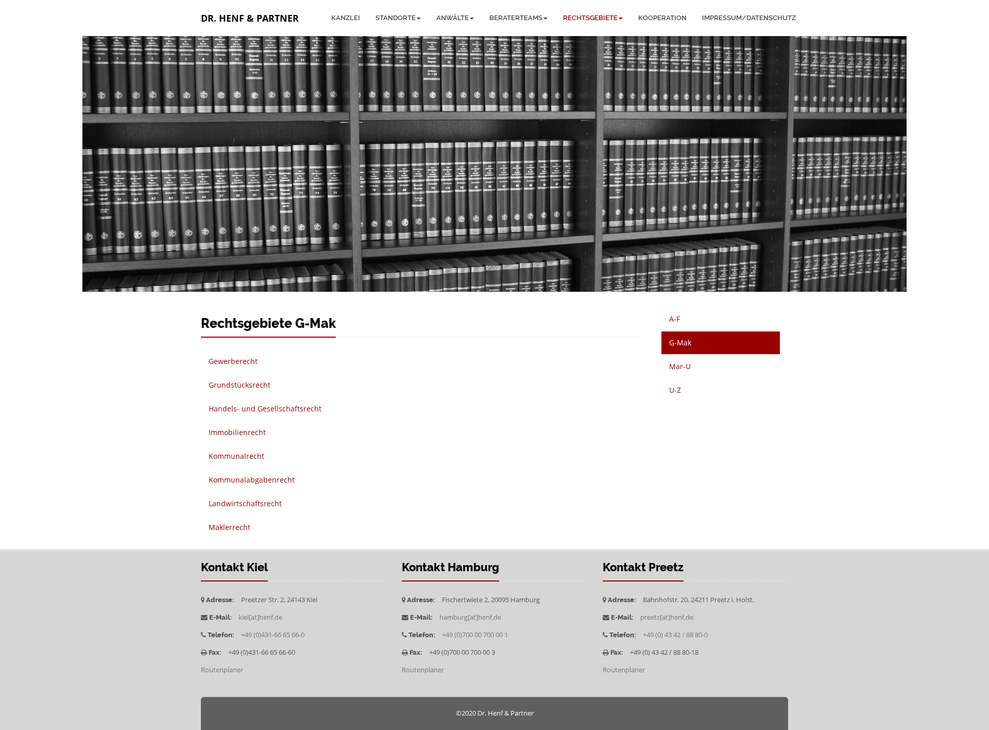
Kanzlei (345, 18)
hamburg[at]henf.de (470, 617)
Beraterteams (515, 18)
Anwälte (452, 18)
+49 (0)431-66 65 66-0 (272, 635)
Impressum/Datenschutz (749, 18)
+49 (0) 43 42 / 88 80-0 (675, 635)
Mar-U (680, 366)
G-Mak (680, 342)
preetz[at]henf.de (666, 617)
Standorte (396, 18)
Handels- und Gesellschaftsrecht (265, 408)
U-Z (675, 390)
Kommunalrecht (236, 456)
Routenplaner (222, 670)
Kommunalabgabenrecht (252, 480)
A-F (674, 319)
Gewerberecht (233, 361)
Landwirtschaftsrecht (245, 503)
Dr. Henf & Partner (250, 18)
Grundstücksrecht (239, 385)
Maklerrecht (229, 527)
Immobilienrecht (237, 432)
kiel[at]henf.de (260, 617)
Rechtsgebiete (590, 18)
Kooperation (662, 18)
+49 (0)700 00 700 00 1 (475, 635)
